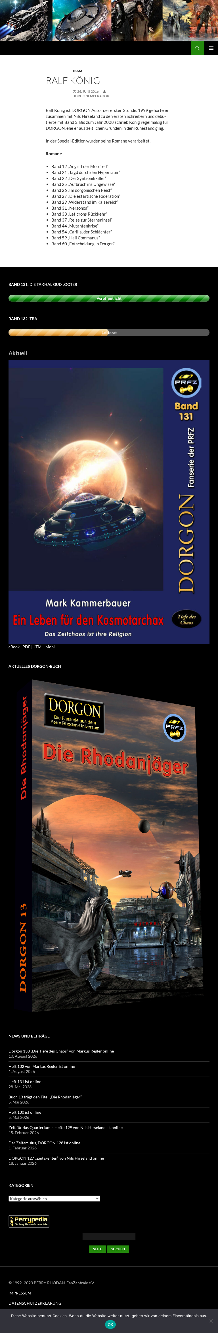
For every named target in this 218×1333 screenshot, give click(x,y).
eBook (14, 646)
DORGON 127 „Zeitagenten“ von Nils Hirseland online (56, 1158)
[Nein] (211, 1321)
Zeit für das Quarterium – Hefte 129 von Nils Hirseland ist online (66, 1127)
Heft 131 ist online (25, 1081)
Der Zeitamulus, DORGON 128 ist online (44, 1142)
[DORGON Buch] (109, 847)
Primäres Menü (211, 48)
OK (110, 1324)
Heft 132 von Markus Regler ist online (42, 1066)
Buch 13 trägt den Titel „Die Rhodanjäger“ (45, 1096)
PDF (26, 646)
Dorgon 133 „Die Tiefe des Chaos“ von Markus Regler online (61, 1051)
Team (77, 71)
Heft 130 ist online (25, 1112)
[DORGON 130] (109, 501)
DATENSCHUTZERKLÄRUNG (35, 1303)
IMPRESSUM (20, 1293)
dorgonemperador (90, 96)
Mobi (50, 646)
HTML (37, 646)
